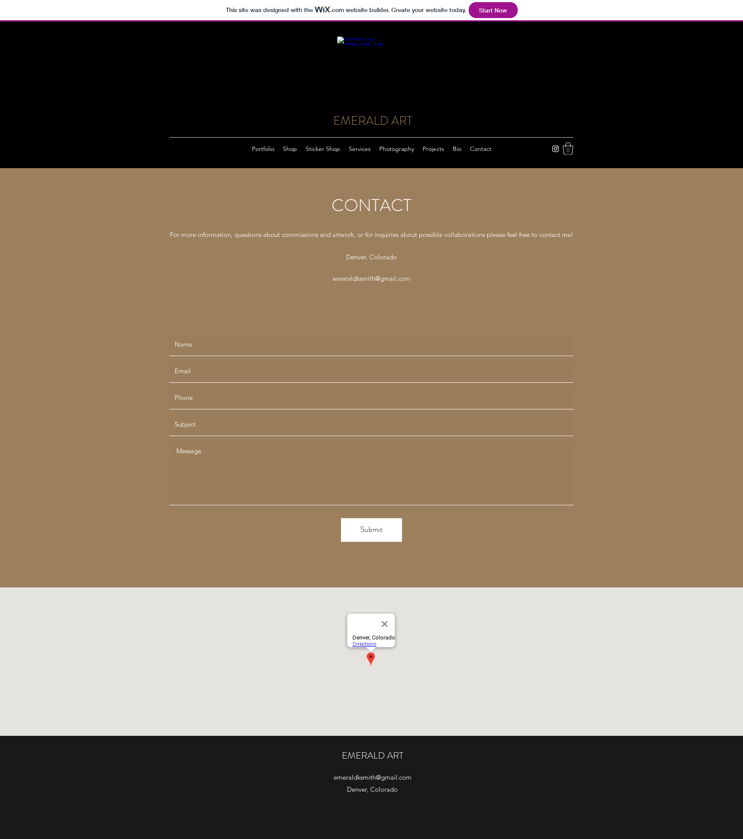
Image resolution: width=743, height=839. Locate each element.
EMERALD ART (372, 120)
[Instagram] (555, 148)
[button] (568, 148)
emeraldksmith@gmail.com (372, 278)
